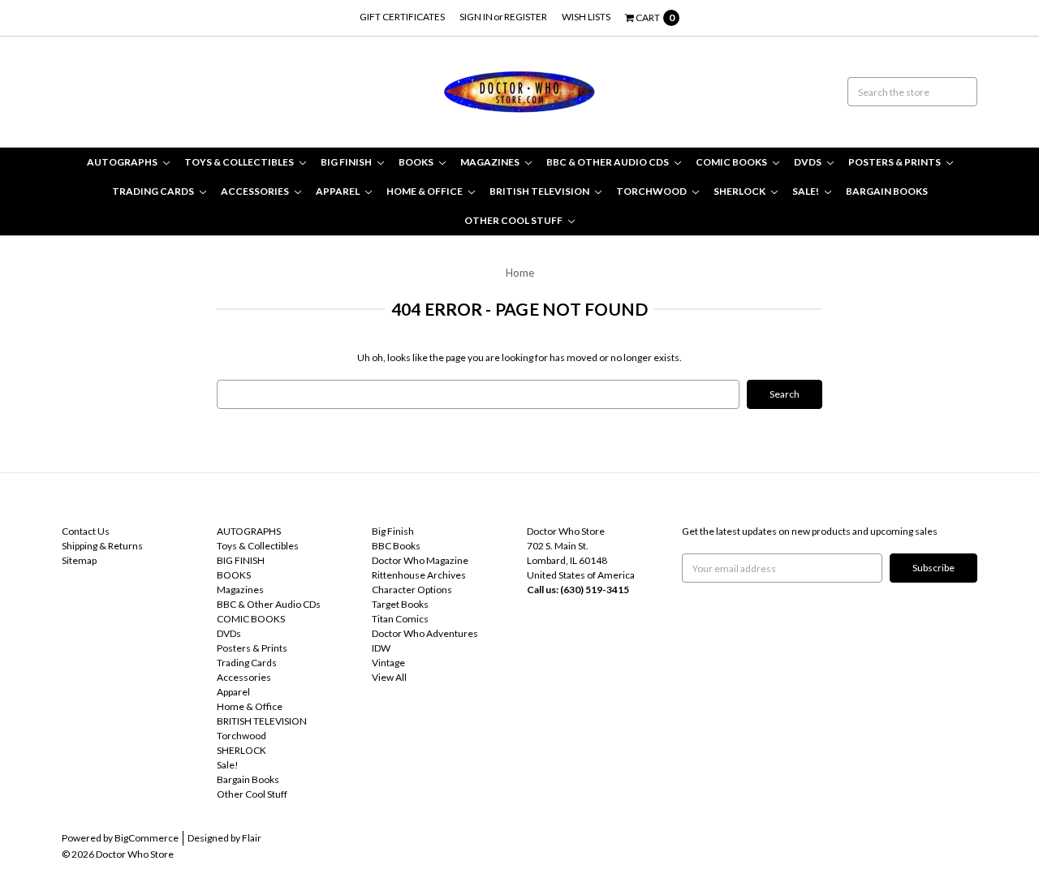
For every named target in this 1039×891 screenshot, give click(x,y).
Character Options (412, 589)
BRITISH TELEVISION (540, 191)
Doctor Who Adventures (425, 633)
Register (525, 17)
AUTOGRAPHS (123, 162)
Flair (251, 838)
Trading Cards (154, 191)
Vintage (388, 662)
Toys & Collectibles (239, 162)
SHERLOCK (740, 191)
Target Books (400, 604)
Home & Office (425, 191)
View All (389, 677)
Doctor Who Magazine (420, 560)
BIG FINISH (347, 162)
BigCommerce (146, 838)
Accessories (256, 191)
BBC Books (396, 546)
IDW (381, 648)
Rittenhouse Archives (419, 575)
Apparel (338, 191)
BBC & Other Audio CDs (608, 162)
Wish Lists (586, 17)
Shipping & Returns (102, 546)
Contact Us (86, 531)
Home (520, 272)
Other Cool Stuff (514, 220)
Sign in (476, 17)
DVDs (808, 162)
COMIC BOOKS (732, 162)
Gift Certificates (402, 17)
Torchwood (652, 191)
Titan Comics (400, 619)
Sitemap (79, 560)
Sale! (806, 191)
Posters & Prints (895, 162)
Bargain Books (887, 191)
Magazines (490, 162)
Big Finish (393, 531)
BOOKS (417, 162)
